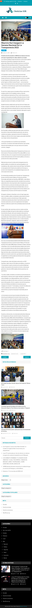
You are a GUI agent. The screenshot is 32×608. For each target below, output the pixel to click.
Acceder (5, 504)
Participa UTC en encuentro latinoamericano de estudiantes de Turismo (15, 430)
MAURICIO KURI (14, 353)
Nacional (6, 544)
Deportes (6, 549)
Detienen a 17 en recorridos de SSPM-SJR (13, 471)
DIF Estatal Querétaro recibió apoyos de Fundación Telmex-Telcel (16, 384)
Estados (4, 50)
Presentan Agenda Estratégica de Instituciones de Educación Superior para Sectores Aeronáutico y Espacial (15, 407)
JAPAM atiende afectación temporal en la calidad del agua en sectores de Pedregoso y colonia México (16, 467)
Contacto (25, 1)
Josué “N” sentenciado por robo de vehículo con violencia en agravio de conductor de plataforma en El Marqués (16, 454)
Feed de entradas (7, 507)
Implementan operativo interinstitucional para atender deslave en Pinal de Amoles (28, 357)
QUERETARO (23, 353)
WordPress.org (6, 512)
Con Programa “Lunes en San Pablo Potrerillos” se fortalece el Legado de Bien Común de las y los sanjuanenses (14, 448)
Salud (5, 552)
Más (4, 541)
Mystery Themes (23, 606)
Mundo (5, 558)
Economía (6, 555)
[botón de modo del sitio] (26, 17)
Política (5, 546)
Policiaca (5, 535)
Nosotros (20, 1)
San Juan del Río (7, 530)
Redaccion (14, 52)
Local (4, 538)
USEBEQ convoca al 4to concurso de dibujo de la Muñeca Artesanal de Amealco (6, 357)
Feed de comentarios (8, 510)
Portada (5, 527)
